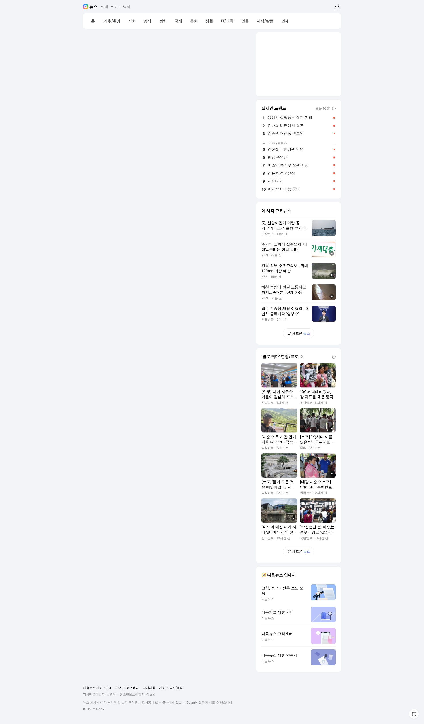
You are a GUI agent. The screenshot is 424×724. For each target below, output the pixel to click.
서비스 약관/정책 (171, 688)
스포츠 (115, 6)
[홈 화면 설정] (414, 714)
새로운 (301, 333)
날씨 (126, 6)
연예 (104, 6)
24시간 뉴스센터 (127, 688)
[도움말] (334, 108)
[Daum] (86, 6)
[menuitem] (93, 21)
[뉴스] (93, 6)
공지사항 (149, 688)
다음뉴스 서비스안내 (97, 688)
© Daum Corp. (94, 709)
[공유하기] (336, 6)
